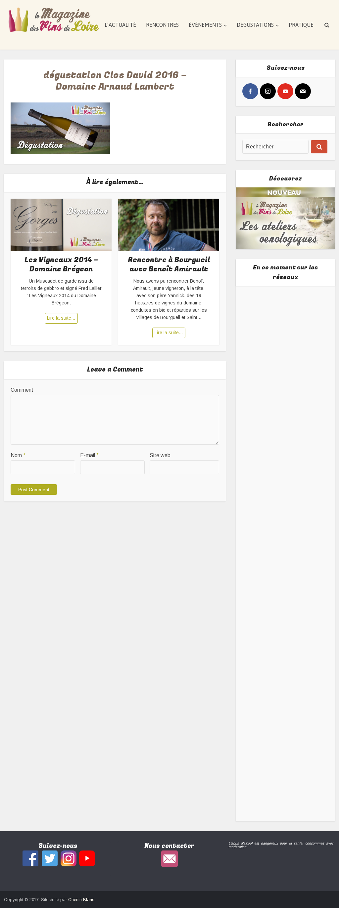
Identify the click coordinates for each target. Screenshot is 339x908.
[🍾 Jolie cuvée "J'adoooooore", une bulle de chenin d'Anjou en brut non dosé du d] (285, 596)
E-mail (89, 455)
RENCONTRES (162, 25)
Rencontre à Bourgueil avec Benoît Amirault (169, 265)
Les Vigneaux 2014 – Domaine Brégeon (61, 265)
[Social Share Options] (249, 376)
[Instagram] (268, 91)
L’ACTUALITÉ (120, 25)
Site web (160, 455)
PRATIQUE (301, 25)
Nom (18, 455)
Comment (22, 390)
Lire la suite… (61, 318)
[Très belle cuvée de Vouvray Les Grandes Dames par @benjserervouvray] (285, 338)
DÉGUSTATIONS (255, 25)
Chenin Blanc (82, 899)
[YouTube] (285, 91)
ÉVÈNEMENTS (205, 25)
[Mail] (303, 91)
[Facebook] (250, 91)
